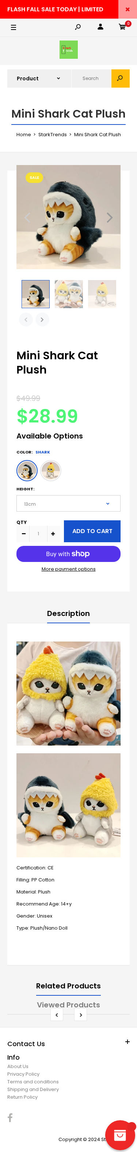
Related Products (68, 986)
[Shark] (27, 470)
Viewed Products (68, 1005)
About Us (17, 1066)
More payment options (69, 569)
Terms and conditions (33, 1081)
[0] (122, 28)
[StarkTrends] (69, 51)
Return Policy (22, 1097)
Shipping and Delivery (33, 1089)
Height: (25, 489)
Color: (33, 452)
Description (68, 613)
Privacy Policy (23, 1074)
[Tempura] (50, 470)
